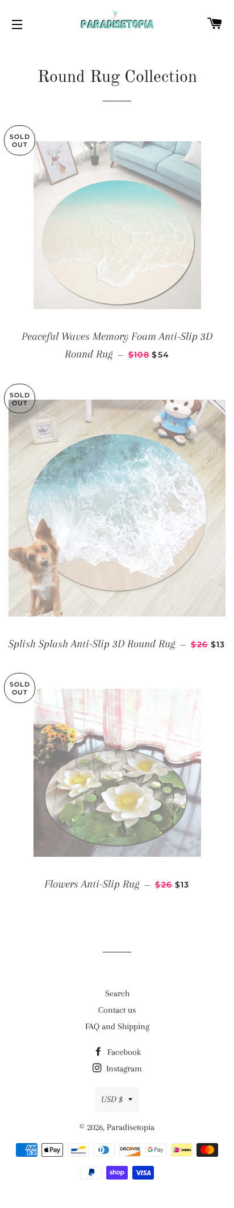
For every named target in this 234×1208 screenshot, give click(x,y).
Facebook (123, 1052)
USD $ (112, 1099)
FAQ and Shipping (117, 1026)
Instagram (123, 1068)
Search (117, 993)
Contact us (117, 1010)
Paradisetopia (130, 1127)
